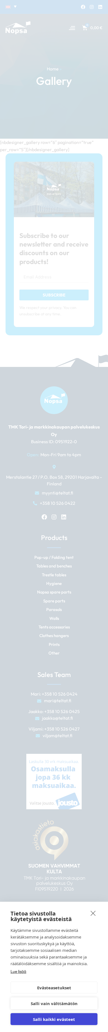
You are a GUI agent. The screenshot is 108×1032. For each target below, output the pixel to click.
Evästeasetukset (54, 987)
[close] (93, 913)
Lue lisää (18, 971)
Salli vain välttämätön (54, 1003)
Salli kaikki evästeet (54, 1019)
